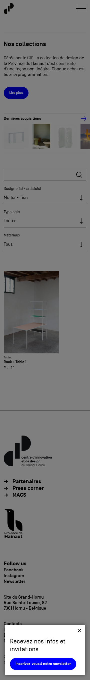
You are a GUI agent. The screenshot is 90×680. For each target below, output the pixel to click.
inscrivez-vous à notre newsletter (43, 663)
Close (79, 630)
